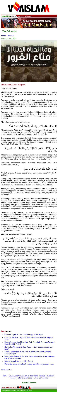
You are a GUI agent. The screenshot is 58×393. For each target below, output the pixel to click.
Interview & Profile (25, 378)
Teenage (13, 378)
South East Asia (15, 376)
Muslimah (50, 376)
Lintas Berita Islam (41, 378)
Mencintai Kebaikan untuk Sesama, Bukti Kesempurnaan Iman (29, 364)
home (5, 376)
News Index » (6, 370)
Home (3, 36)
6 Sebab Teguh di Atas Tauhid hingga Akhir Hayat (23, 335)
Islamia (11, 36)
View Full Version (9, 31)
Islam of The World (30, 376)
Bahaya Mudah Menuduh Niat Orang (18, 361)
